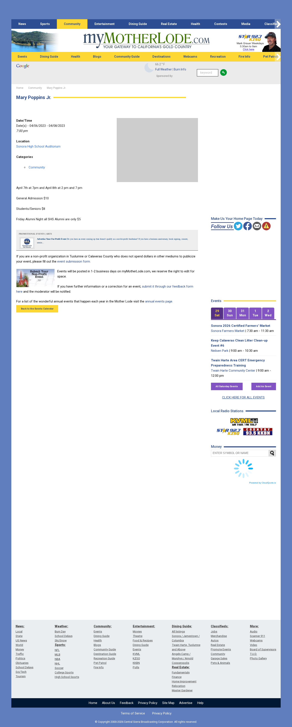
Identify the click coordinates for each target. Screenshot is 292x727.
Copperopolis (180, 662)
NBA (57, 659)
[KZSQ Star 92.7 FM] (227, 430)
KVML (136, 653)
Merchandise (219, 636)
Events (22, 56)
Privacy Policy (147, 703)
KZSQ (136, 658)
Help (200, 703)
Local (19, 631)
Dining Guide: (182, 626)
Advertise (185, 703)
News (22, 24)
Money (20, 649)
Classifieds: (219, 626)
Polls (136, 667)
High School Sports (67, 677)
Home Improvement (184, 681)
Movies (137, 631)
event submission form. (74, 261)
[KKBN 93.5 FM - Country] (257, 430)
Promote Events (221, 649)
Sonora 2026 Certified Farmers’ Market (240, 326)
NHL (57, 663)
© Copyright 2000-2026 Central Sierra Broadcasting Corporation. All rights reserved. (146, 721)
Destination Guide (105, 653)
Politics (20, 658)
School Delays (24, 667)
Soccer (59, 668)
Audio (253, 631)
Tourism (21, 676)
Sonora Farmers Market (227, 331)
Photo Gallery (258, 658)
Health (195, 24)
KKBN (136, 662)
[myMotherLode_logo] (146, 40)
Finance (176, 677)
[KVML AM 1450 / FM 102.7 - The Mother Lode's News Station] (244, 420)
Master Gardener (182, 690)
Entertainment (104, 24)
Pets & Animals (220, 662)
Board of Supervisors (263, 649)
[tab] (217, 313)
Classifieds (272, 24)
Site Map (168, 703)
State (19, 636)
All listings (178, 631)
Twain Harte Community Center (233, 370)
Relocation (178, 686)
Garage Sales (219, 658)
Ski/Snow (61, 640)
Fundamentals (181, 672)
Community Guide (127, 56)
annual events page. (159, 301)
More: (254, 626)
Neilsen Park (219, 351)
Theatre (137, 636)
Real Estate (169, 24)
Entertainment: (144, 626)
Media (245, 24)
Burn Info (180, 69)
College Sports (64, 672)
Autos (214, 640)
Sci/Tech (21, 671)
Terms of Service (133, 713)
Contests (220, 24)
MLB (57, 654)
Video (253, 645)
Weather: (61, 626)
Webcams (190, 56)
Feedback (126, 703)
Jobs (214, 631)
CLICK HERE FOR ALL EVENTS (243, 397)
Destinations (161, 56)
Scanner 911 (257, 636)
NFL (57, 650)
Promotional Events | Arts (35, 234)
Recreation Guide (104, 658)
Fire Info (244, 56)
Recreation (218, 56)
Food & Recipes (143, 640)
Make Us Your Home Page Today (237, 219)
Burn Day (60, 631)
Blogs (97, 56)
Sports (45, 24)
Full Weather (163, 69)
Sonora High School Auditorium (38, 146)
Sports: (60, 645)
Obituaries (22, 662)
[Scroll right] (278, 24)
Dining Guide (138, 24)
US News (21, 640)
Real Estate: (181, 667)
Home (93, 703)
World (19, 645)
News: (20, 626)
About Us (108, 703)
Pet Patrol (270, 56)
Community (72, 24)
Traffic (20, 653)
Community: (103, 626)
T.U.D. (253, 653)
